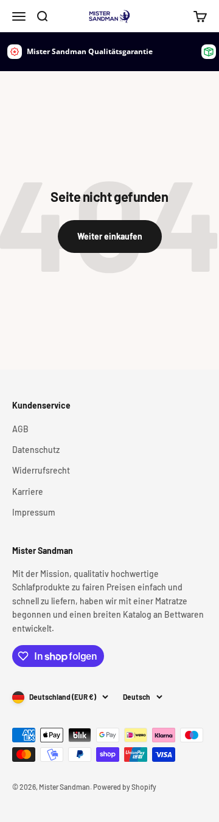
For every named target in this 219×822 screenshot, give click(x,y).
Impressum (33, 512)
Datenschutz (36, 449)
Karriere (27, 491)
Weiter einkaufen (109, 236)
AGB (20, 429)
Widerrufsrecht (41, 470)
